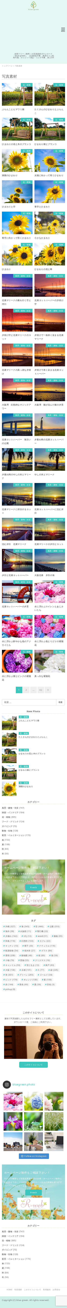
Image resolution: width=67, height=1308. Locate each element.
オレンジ (31, 979)
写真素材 (18, 1289)
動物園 (26, 955)
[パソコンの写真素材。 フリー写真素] (54, 1141)
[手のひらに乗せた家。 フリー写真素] (33, 1141)
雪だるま (32, 965)
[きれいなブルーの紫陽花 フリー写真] (33, 1101)
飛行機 (42, 931)
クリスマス (42, 960)
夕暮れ (11, 936)
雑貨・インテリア (10, 812)
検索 (60, 702)
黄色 (23, 984)
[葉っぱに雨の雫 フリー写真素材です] (33, 1121)
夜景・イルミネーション (13, 835)
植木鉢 (29, 950)
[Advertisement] (33, 31)
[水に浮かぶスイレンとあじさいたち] (13, 1101)
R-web (33, 887)
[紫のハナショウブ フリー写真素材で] (13, 1121)
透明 (10, 955)
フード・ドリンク (10, 821)
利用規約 (47, 1289)
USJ (28, 936)
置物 (24, 960)
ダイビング (7, 826)
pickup (10, 989)
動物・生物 (7, 830)
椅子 (28, 945)
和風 (10, 941)
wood (43, 936)
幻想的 (27, 941)
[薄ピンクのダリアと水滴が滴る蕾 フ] (54, 1101)
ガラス (46, 950)
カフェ (45, 941)
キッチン (11, 945)
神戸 (49, 965)
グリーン (26, 974)
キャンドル (12, 965)
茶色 (50, 984)
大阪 (10, 970)
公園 (55, 926)
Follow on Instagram (35, 1156)
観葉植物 (11, 950)
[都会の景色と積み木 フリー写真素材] (13, 1141)
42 (40, 689)
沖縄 (10, 926)
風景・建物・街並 (10, 807)
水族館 (25, 931)
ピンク (11, 979)
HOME (9, 1289)
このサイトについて (33, 1064)
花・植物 (6, 817)
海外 (9, 931)
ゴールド (46, 974)
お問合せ (56, 1289)
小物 (9, 960)
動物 (58, 936)
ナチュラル (47, 945)
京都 (26, 970)
